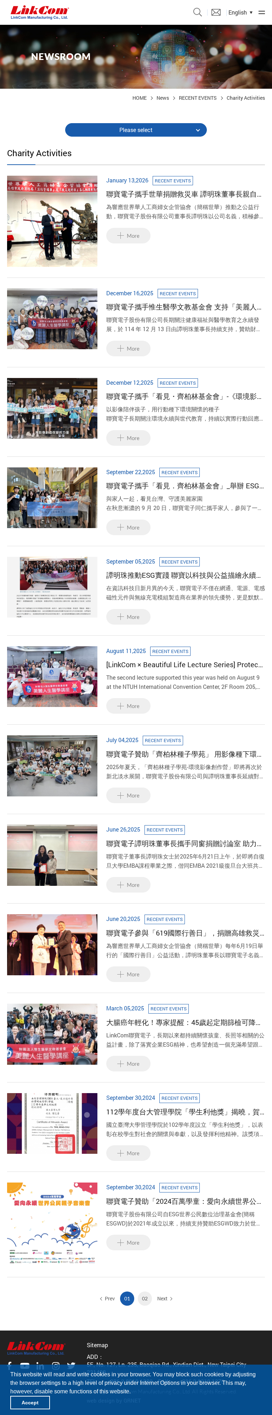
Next (162, 1298)
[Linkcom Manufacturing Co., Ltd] (40, 12)
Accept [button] (30, 1402)
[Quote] (216, 12)
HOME (139, 97)
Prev (110, 1298)
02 (145, 1298)
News (163, 97)
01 (127, 1298)
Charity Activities (246, 97)
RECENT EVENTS (198, 97)
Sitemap (97, 1345)
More (133, 235)
